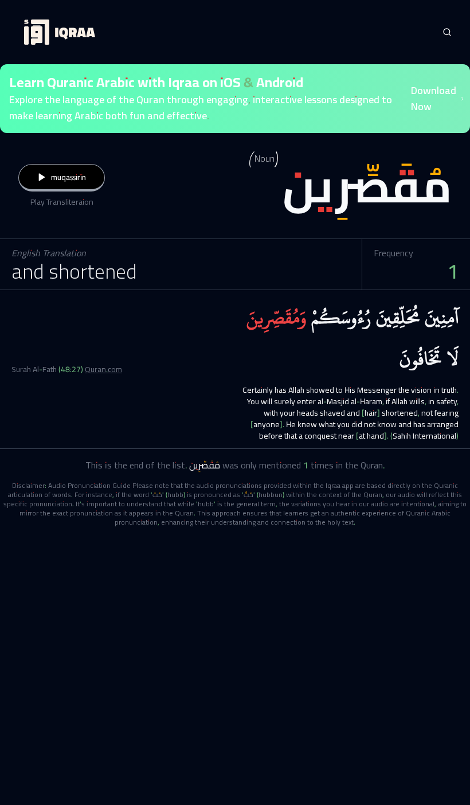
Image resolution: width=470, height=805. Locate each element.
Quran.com (103, 369)
